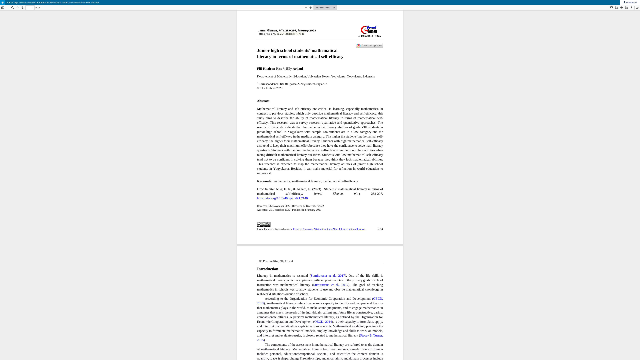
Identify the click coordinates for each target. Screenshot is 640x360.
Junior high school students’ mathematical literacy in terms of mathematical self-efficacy (53, 2)
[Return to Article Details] (2, 2)
